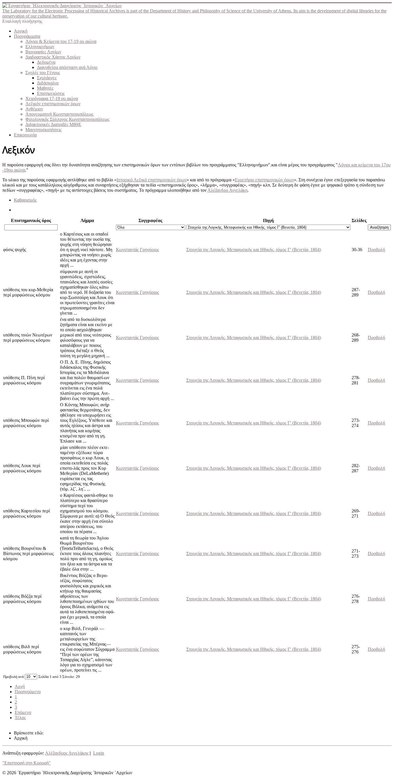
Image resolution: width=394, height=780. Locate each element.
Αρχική (20, 31)
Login (98, 753)
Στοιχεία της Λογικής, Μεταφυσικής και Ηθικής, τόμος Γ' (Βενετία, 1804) (253, 249)
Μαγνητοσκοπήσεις (43, 129)
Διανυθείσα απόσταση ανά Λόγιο (67, 67)
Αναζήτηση (379, 227)
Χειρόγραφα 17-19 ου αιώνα (51, 98)
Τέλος (20, 717)
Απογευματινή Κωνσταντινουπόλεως (59, 114)
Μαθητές (45, 88)
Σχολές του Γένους (42, 72)
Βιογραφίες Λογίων (43, 51)
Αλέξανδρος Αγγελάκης (67, 753)
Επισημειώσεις (51, 93)
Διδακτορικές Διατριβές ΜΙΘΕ (53, 124)
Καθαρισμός (25, 200)
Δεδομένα (46, 62)
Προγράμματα (27, 36)
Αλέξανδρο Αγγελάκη (227, 190)
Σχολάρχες (47, 77)
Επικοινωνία (25, 134)
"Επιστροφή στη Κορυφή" (26, 762)
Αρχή (20, 686)
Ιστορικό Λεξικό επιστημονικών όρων (152, 179)
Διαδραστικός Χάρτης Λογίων (52, 56)
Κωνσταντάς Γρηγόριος (137, 249)
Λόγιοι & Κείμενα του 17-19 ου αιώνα (60, 41)
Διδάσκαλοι (48, 82)
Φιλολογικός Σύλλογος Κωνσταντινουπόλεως (67, 119)
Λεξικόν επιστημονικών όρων (52, 103)
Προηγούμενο (28, 691)
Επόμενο (23, 712)
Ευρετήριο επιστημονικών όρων (264, 179)
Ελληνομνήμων (39, 46)
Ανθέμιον (34, 108)
